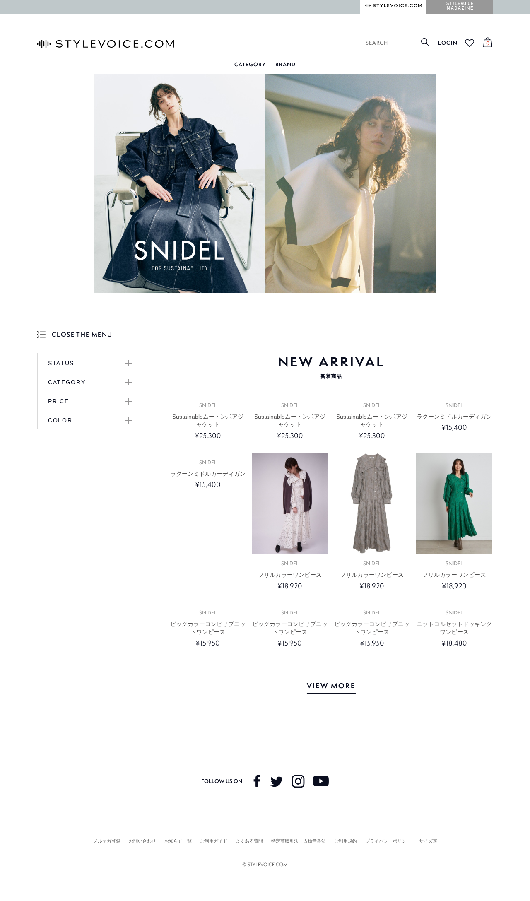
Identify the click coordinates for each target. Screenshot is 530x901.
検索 (425, 42)
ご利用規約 (345, 840)
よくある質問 (249, 840)
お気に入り (469, 43)
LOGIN (448, 42)
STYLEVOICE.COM (105, 44)
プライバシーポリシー (388, 840)
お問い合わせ (142, 840)
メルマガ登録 (106, 840)
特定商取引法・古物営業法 (298, 840)
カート (486, 44)
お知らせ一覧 (178, 840)
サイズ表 (428, 840)
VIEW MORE (331, 685)
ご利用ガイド (213, 840)
